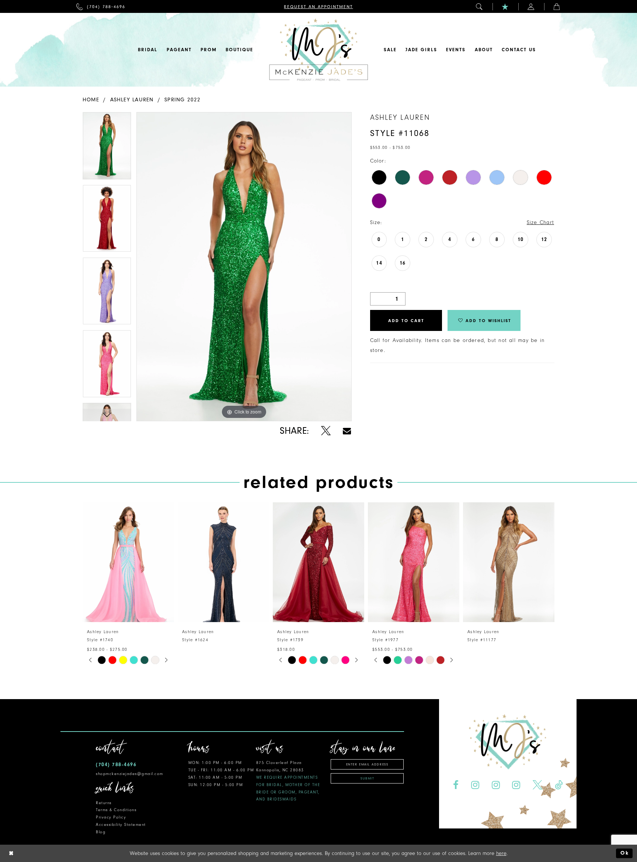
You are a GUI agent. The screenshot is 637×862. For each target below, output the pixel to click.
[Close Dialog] (11, 853)
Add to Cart (406, 320)
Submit (367, 778)
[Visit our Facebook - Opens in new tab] (455, 785)
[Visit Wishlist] (505, 6)
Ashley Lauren (132, 100)
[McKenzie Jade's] (318, 49)
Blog (100, 832)
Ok (624, 853)
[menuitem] (101, 6)
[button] (479, 6)
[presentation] (128, 562)
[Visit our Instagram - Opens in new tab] (475, 785)
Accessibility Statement (121, 824)
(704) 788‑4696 (116, 764)
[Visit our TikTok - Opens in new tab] (558, 785)
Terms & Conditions (116, 809)
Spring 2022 (182, 100)
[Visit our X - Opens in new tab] (537, 785)
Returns (104, 802)
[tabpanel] (107, 148)
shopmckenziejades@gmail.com (129, 773)
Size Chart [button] (540, 222)
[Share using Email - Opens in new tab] (346, 431)
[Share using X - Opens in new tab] (325, 431)
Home (91, 100)
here (501, 853)
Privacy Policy (111, 817)
